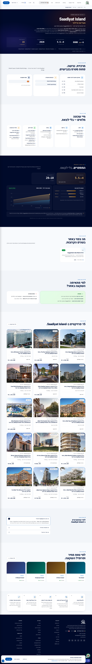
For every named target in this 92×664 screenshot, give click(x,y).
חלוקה (55, 49)
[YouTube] (78, 640)
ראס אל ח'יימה (38, 628)
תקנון (21, 636)
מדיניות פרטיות (19, 638)
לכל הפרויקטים (13, 324)
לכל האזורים (12, 558)
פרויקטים (79, 2)
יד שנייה (57, 630)
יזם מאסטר (83, 49)
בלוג (52, 2)
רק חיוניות (25, 659)
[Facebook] (81, 640)
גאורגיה (66, 631)
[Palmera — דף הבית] (87, 2)
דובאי (39, 623)
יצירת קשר (38, 654)
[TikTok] (75, 640)
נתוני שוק (57, 641)
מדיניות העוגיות (54, 660)
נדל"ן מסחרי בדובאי (18, 628)
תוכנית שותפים (38, 645)
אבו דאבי (74, 7)
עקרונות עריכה (19, 645)
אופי (84, 51)
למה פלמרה (57, 2)
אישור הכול (8, 659)
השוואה (57, 639)
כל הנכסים (57, 623)
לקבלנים (39, 649)
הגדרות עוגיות (19, 648)
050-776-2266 (82, 633)
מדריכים (57, 637)
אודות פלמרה (38, 640)
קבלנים (64, 2)
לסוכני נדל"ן (38, 647)
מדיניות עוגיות (19, 640)
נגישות (20, 643)
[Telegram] (69, 640)
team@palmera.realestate (80, 635)
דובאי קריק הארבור (18, 623)
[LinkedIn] (72, 640)
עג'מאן (39, 632)
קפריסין (72, 631)
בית (84, 7)
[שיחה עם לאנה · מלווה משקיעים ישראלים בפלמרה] (88, 655)
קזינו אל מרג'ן (19, 625)
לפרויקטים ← (22, 44)
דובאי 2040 (57, 644)
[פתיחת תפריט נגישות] (3, 660)
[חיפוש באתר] (33, 2)
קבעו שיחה (6, 2)
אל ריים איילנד (19, 630)
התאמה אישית (17, 659)
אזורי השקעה (71, 2)
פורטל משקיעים (37, 643)
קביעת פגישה (82, 637)
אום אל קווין (38, 634)
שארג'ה (39, 630)
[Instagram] (84, 640)
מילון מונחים (56, 632)
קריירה (39, 652)
